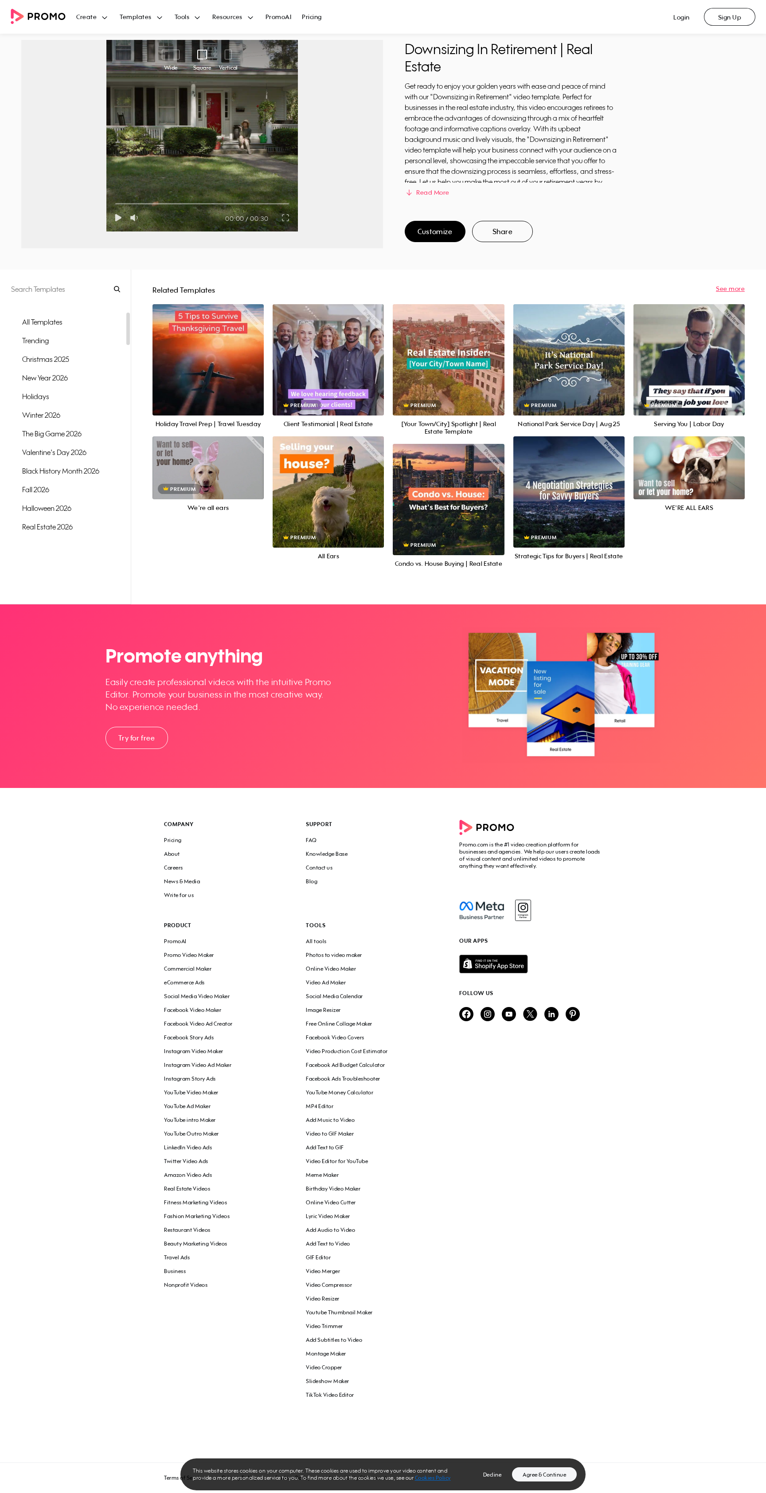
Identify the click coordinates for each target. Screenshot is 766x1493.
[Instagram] (523, 910)
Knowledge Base (327, 853)
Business (175, 1271)
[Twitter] (530, 1015)
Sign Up (730, 17)
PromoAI (279, 16)
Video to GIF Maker (330, 1133)
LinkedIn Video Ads (188, 1147)
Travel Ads (177, 1257)
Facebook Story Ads (189, 1037)
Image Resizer (323, 1010)
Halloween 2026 (46, 508)
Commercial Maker (187, 968)
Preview (208, 350)
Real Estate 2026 (47, 526)
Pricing (312, 16)
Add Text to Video (328, 1243)
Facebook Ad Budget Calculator (345, 1065)
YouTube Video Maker (191, 1092)
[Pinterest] (573, 1015)
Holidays (35, 396)
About (172, 853)
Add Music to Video (330, 1120)
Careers (173, 867)
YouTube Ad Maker (187, 1106)
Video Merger (323, 1271)
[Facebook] (481, 910)
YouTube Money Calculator (339, 1092)
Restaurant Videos (187, 1230)
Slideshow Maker (327, 1381)
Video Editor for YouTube (337, 1161)
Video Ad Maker (326, 982)
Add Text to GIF (325, 1147)
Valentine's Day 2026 (54, 452)
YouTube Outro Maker (191, 1133)
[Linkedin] (551, 1015)
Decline (492, 1474)
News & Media (182, 881)
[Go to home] (43, 17)
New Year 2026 (45, 377)
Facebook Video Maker (192, 1010)
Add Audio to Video (330, 1230)
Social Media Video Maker (197, 996)
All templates (42, 321)
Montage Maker (326, 1353)
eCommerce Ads (184, 982)
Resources (227, 16)
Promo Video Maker (189, 955)
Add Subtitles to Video (334, 1339)
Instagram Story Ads (190, 1078)
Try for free (136, 737)
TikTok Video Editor (330, 1394)
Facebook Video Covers (335, 1037)
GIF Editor (318, 1257)
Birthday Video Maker (333, 1188)
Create (86, 16)
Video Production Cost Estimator (347, 1051)
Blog (311, 881)
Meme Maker (322, 1175)
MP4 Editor (319, 1106)
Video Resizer (323, 1298)
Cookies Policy (433, 1477)
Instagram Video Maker (193, 1051)
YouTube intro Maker (190, 1120)
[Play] (118, 218)
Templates (136, 16)
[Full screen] (286, 217)
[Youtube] (509, 1015)
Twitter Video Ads (186, 1161)
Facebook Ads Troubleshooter (343, 1078)
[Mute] (135, 217)
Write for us (179, 895)
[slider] (115, 204)
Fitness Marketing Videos (195, 1202)
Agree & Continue (544, 1474)
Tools (182, 16)
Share (502, 231)
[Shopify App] (530, 964)
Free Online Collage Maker (339, 1023)
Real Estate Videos (187, 1188)
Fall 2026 (35, 489)
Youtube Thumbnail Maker (339, 1312)
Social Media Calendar (334, 996)
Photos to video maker (334, 955)
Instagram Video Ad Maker (197, 1065)
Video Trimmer (324, 1326)
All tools (316, 941)
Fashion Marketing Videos (197, 1216)
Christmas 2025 (45, 359)
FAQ (311, 840)
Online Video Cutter (331, 1202)
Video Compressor (329, 1284)
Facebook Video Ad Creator (198, 1023)
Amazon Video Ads (188, 1175)
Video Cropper (324, 1367)
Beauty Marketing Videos (195, 1243)
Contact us (319, 867)
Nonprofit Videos (185, 1284)
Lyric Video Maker (328, 1216)
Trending (35, 340)
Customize (435, 231)
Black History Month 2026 (60, 470)
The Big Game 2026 (52, 433)
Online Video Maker (331, 968)
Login (681, 17)
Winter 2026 (41, 415)
